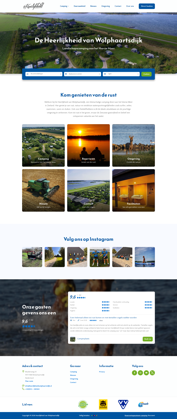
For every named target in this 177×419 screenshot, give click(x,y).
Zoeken (146, 74)
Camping (63, 6)
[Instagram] (140, 372)
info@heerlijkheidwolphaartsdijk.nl (38, 386)
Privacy (102, 372)
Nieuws (93, 6)
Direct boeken (147, 6)
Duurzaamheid (79, 6)
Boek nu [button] (147, 339)
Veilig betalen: (84, 415)
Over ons (130, 6)
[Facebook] (134, 372)
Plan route (29, 381)
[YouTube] (146, 372)
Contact (118, 6)
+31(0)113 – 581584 (32, 389)
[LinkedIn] (152, 372)
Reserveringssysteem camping (136, 415)
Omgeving (105, 6)
